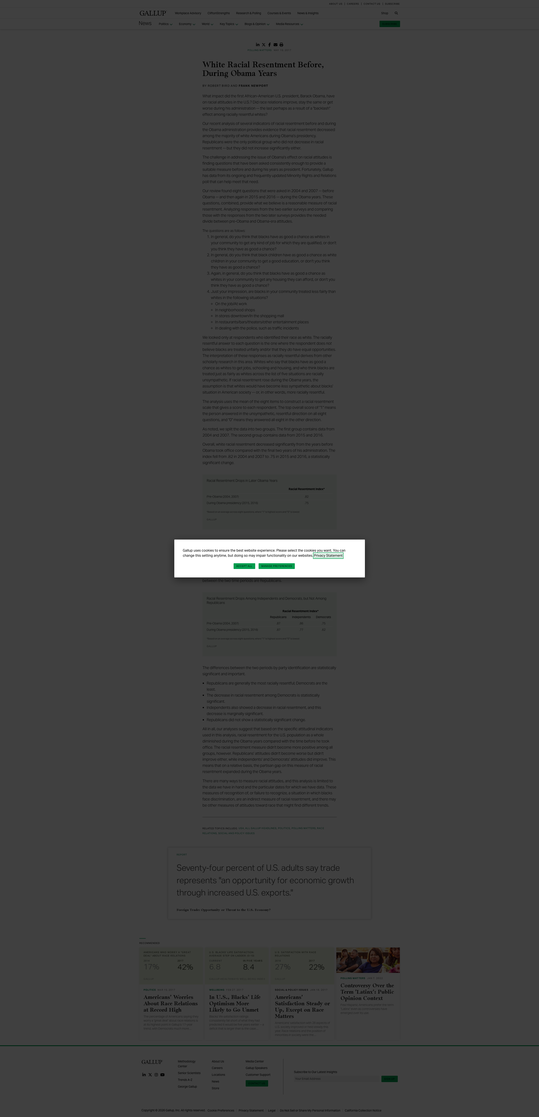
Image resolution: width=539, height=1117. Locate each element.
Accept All (244, 566)
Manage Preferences (276, 566)
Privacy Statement (328, 555)
